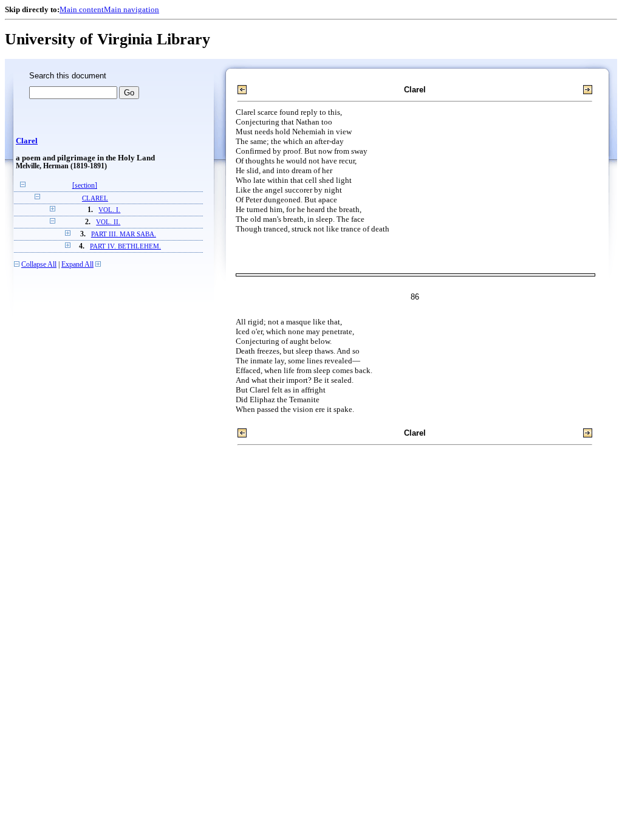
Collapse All (38, 265)
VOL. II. (108, 222)
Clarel (27, 141)
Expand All (77, 265)
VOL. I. (109, 210)
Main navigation (131, 9)
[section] (84, 186)
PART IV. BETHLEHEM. (125, 246)
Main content (82, 9)
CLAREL (95, 198)
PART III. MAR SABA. (123, 234)
